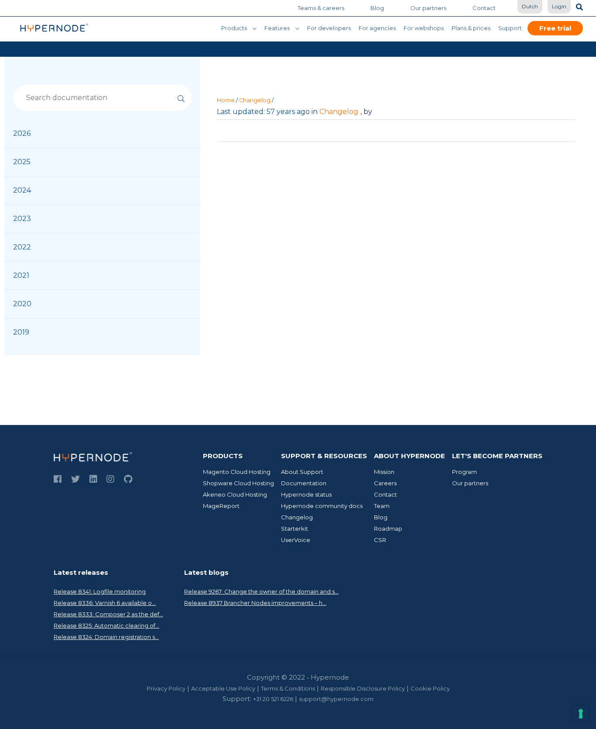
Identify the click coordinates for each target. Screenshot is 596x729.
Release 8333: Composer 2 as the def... (108, 614)
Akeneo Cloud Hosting (235, 494)
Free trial (555, 28)
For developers (329, 27)
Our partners (428, 7)
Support (510, 27)
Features (277, 27)
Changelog (255, 100)
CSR (380, 539)
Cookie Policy (430, 688)
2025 (22, 162)
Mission (384, 471)
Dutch (530, 6)
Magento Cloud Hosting (237, 471)
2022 (22, 247)
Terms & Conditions (288, 688)
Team (382, 505)
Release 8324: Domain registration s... (106, 636)
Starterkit (294, 528)
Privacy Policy (166, 688)
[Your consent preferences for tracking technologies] (580, 713)
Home (226, 100)
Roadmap (388, 528)
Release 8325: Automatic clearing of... (106, 625)
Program (464, 471)
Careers (385, 483)
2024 (22, 190)
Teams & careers (321, 7)
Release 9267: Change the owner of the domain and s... (261, 591)
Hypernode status (306, 494)
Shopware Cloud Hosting (238, 483)
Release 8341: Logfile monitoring (100, 591)
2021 (21, 275)
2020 (22, 304)
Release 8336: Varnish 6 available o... (105, 602)
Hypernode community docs (322, 505)
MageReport (221, 505)
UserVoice (295, 539)
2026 (22, 133)
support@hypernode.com (336, 698)
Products (234, 27)
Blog (377, 7)
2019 (21, 332)
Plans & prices (471, 27)
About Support (302, 471)
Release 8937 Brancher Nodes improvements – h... (255, 602)
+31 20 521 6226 (273, 698)
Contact (484, 7)
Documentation (303, 483)
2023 (22, 218)
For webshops (424, 27)
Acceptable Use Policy (223, 688)
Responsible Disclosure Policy (363, 688)
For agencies (377, 27)
